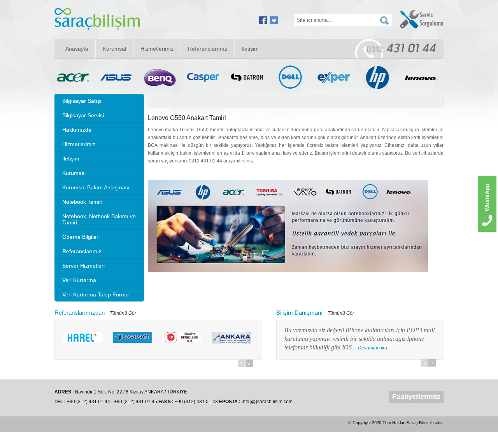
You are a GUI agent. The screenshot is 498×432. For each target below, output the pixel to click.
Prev (241, 363)
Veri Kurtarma (79, 280)
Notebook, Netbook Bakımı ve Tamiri (99, 219)
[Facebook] (263, 22)
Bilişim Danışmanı (299, 312)
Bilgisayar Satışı (82, 101)
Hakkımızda (76, 130)
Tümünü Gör (123, 313)
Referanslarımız (207, 49)
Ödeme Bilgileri (81, 237)
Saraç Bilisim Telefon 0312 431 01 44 (395, 48)
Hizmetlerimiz (157, 49)
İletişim (250, 49)
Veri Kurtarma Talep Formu (95, 294)
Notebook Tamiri (82, 202)
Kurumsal (114, 49)
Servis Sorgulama (422, 19)
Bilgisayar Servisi (83, 115)
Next (249, 363)
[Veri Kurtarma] (97, 29)
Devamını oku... (303, 348)
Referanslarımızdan (79, 312)
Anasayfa (76, 49)
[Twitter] (274, 22)
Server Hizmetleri (83, 266)
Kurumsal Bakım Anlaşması (96, 187)
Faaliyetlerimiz (416, 396)
